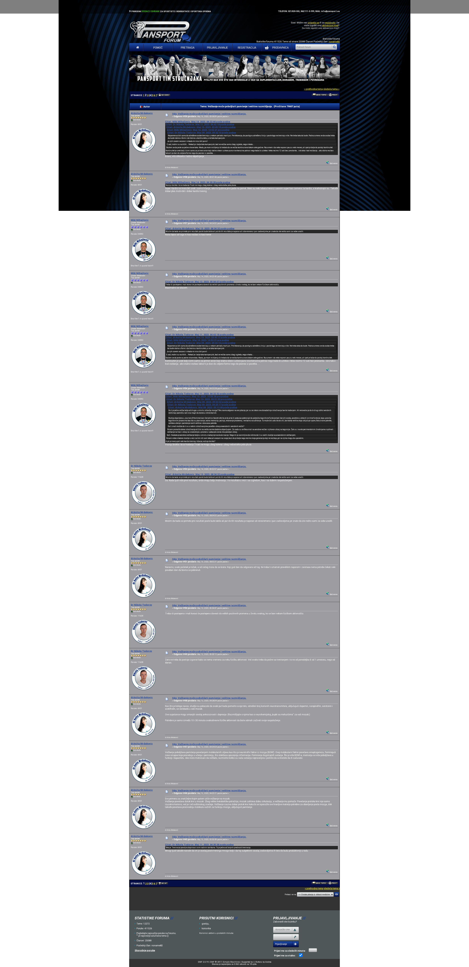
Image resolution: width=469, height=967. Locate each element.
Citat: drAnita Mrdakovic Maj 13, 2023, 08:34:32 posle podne (199, 228)
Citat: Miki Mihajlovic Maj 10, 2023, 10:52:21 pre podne (198, 130)
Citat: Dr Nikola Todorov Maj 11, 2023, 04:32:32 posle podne (199, 393)
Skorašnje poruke (145, 950)
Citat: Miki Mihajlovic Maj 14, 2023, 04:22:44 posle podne (197, 121)
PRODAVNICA (280, 47)
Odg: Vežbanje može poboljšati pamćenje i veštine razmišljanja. (209, 113)
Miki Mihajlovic (140, 220)
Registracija (247, 47)
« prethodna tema (313, 89)
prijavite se (313, 22)
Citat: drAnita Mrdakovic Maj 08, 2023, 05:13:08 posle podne (202, 407)
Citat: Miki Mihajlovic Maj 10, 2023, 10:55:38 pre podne (197, 396)
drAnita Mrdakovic (142, 113)
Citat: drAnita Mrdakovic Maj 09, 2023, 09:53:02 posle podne (201, 402)
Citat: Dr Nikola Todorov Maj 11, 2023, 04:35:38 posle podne (199, 844)
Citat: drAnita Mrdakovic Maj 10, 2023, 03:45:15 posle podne (200, 127)
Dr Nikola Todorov (141, 466)
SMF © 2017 (216, 962)
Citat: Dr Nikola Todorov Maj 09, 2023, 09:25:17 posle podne (201, 404)
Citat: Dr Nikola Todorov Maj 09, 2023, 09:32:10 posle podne (201, 132)
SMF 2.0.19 (203, 962)
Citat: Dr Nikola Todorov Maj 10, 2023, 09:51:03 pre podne (199, 399)
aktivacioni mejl (330, 25)
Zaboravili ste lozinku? (285, 921)
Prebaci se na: (290, 894)
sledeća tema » (331, 89)
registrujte (330, 22)
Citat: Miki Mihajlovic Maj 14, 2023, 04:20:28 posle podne (197, 182)
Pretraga (188, 47)
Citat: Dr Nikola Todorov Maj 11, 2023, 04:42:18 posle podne (200, 124)
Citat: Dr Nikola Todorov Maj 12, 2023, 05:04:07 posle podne (199, 281)
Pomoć (158, 47)
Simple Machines (231, 962)
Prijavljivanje (217, 47)
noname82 (334, 41)
